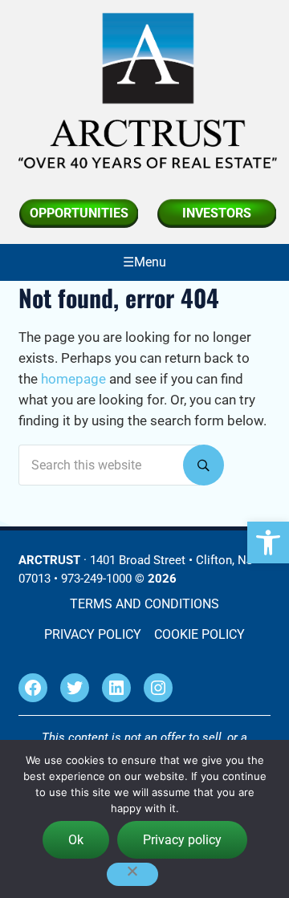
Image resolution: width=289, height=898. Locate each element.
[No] (132, 874)
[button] (268, 542)
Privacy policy (182, 839)
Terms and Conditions (144, 604)
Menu (150, 262)
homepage (73, 379)
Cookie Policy (199, 634)
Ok (75, 839)
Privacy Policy (92, 634)
